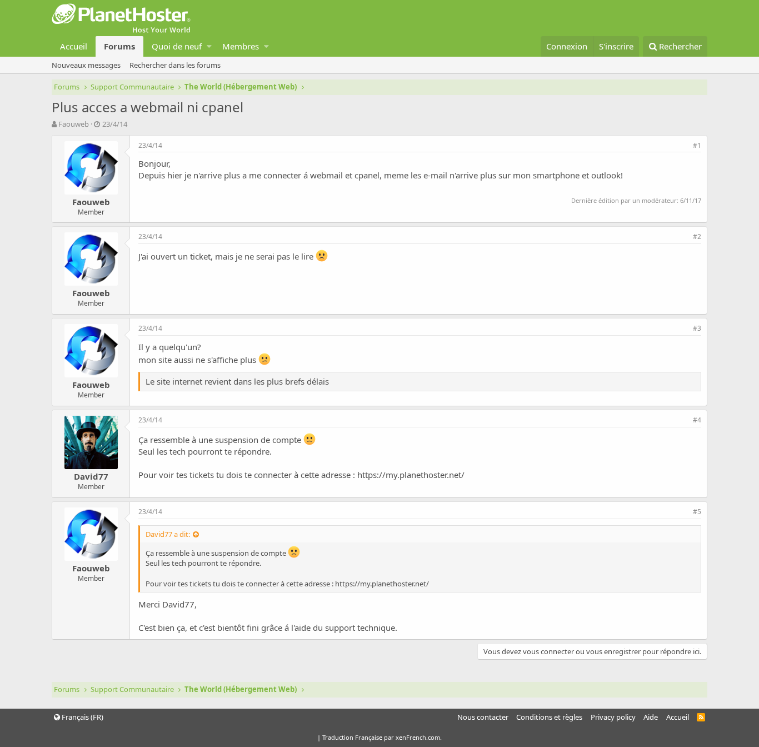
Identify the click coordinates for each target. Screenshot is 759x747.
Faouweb (73, 124)
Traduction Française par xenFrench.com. (382, 737)
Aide (650, 717)
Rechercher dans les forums (175, 65)
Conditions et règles (549, 717)
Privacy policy (613, 717)
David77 (91, 476)
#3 (697, 328)
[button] (209, 46)
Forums (119, 46)
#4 (697, 420)
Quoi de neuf (177, 46)
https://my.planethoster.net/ (411, 474)
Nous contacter (482, 717)
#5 (697, 511)
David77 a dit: (168, 534)
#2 (697, 236)
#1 (697, 145)
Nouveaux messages (86, 65)
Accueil (73, 46)
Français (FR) (81, 717)
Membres (240, 46)
